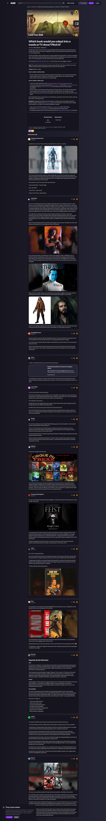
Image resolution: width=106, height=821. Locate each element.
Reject (16, 817)
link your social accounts (43, 108)
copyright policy (56, 107)
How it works (70, 3)
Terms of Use (48, 103)
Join (92, 3)
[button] (53, 166)
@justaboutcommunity (71, 85)
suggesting (48, 61)
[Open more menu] (76, 3)
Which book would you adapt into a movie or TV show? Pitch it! (53, 7)
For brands (83, 3)
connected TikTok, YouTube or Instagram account (60, 83)
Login (97, 3)
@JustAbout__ (55, 85)
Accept (8, 817)
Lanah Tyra (41, 61)
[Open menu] (7, 3)
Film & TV (34, 7)
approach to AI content (64, 110)
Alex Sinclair (37, 48)
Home (28, 7)
